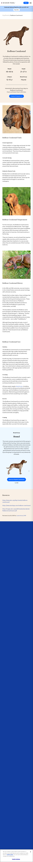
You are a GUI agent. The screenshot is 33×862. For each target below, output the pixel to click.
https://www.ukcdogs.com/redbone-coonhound (16, 505)
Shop (26, 3)
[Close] (30, 852)
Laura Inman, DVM (21, 515)
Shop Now (16, 9)
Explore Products (16, 96)
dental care (19, 386)
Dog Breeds (5, 15)
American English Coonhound (16, 479)
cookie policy (10, 854)
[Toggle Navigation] (30, 3)
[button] (29, 471)
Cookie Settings (16, 859)
